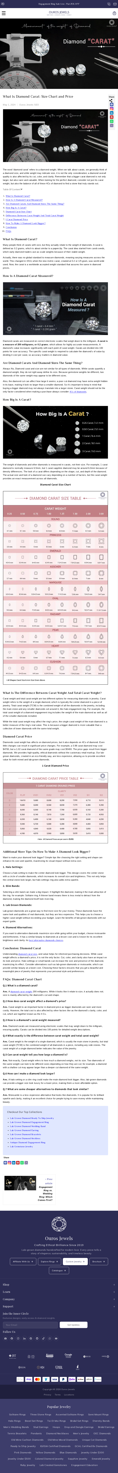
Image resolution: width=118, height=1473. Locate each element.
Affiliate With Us (21, 1261)
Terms (58, 1394)
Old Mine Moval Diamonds (63, 1439)
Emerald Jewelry (101, 1458)
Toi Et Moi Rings (56, 1420)
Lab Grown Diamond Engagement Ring (29, 1122)
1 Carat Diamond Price (17, 219)
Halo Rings (14, 1420)
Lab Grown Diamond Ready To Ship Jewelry (32, 1118)
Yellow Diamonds (45, 1452)
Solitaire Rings (17, 1414)
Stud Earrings (40, 1427)
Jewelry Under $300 (92, 1452)
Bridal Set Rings (79, 1420)
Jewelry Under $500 (19, 1458)
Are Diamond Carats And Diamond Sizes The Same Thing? (35, 203)
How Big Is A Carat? (16, 207)
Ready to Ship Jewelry (23, 1446)
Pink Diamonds (23, 1452)
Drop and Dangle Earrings (79, 1427)
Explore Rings (48, 1261)
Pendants (36, 1433)
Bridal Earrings (106, 1427)
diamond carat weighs (21, 991)
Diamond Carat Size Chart (19, 211)
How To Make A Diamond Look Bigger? (25, 223)
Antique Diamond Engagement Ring (27, 1142)
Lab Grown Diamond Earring (24, 1130)
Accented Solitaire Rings (70, 1414)
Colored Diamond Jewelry (49, 1458)
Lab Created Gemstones (53, 1465)
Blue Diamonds (68, 1452)
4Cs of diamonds (78, 391)
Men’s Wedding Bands (16, 1427)
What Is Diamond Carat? (18, 196)
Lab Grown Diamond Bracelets (25, 1134)
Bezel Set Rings (34, 1420)
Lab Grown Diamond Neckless (25, 1138)
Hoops (56, 1427)
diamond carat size (27, 954)
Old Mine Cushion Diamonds (27, 1439)
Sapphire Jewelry (77, 1458)
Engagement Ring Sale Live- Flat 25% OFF (59, 4)
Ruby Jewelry (27, 1465)
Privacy (47, 1394)
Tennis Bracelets (17, 1433)
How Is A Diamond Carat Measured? (24, 200)
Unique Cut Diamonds (94, 1439)
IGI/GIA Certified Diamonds (55, 1446)
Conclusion (11, 227)
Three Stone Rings (40, 1414)
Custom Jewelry (73, 1261)
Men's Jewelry (81, 1433)
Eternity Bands (101, 1420)
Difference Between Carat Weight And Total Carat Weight (35, 215)
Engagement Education (84, 1465)
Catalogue (57, 1270)
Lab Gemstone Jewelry (21, 1146)
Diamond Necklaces (57, 1433)
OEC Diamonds (102, 1433)
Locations (69, 1394)
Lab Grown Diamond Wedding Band (28, 1126)
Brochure (97, 1261)
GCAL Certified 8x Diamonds (91, 1446)
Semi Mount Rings (98, 1414)
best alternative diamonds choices (46, 940)
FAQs (8, 231)
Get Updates (73, 1325)
